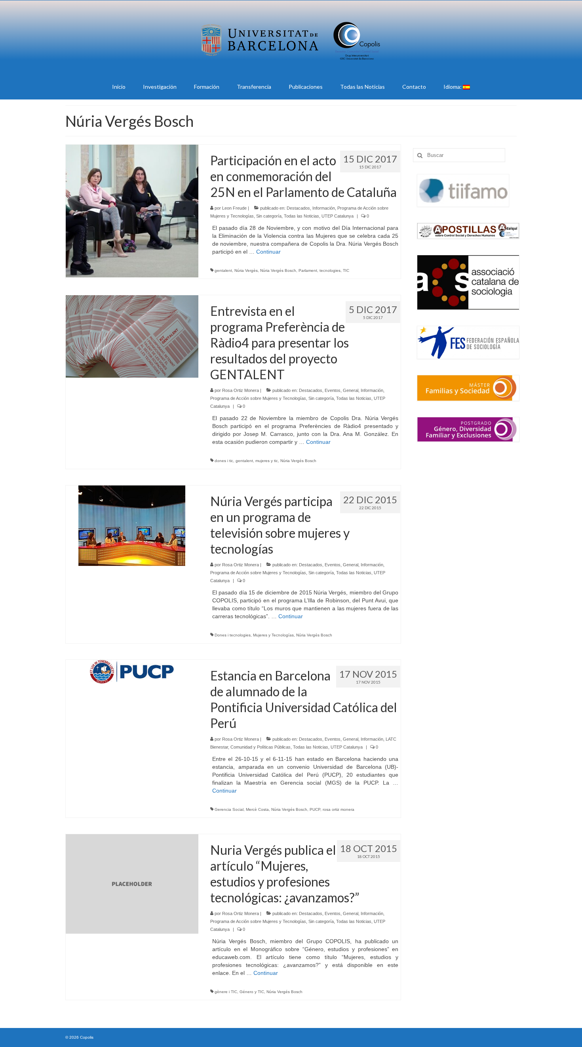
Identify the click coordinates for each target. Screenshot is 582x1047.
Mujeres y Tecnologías (273, 635)
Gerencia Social (229, 809)
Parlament (308, 270)
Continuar (268, 251)
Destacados (298, 208)
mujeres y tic (266, 461)
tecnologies (330, 270)
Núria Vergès (246, 270)
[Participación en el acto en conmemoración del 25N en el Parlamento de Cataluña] (132, 210)
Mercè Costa (257, 809)
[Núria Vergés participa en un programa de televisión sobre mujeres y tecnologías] (131, 525)
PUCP (315, 809)
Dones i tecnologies (233, 635)
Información (323, 208)
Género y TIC (252, 992)
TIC (346, 270)
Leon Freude (234, 208)
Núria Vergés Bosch (278, 270)
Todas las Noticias (301, 216)
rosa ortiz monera (338, 809)
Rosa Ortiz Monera (240, 390)
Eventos (332, 390)
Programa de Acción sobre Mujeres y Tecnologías (258, 398)
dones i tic (224, 461)
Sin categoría (268, 216)
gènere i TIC (226, 992)
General (350, 390)
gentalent (223, 270)
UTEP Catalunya (337, 216)
